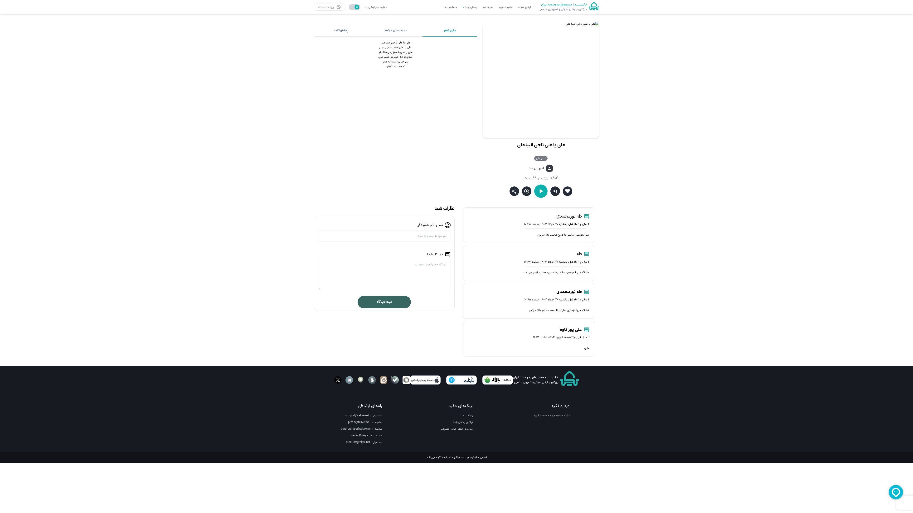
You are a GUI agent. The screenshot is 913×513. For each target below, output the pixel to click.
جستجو (452, 7)
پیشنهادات (341, 30)
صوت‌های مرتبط (395, 30)
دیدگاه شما (435, 254)
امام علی (541, 158)
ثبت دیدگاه (384, 301)
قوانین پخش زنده (463, 422)
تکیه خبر (488, 7)
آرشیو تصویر (505, 7)
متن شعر (450, 30)
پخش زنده (471, 7)
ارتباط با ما (467, 415)
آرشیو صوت (524, 7)
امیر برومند (536, 168)
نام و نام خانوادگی (430, 225)
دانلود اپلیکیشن (378, 7)
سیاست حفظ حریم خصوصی (456, 429)
